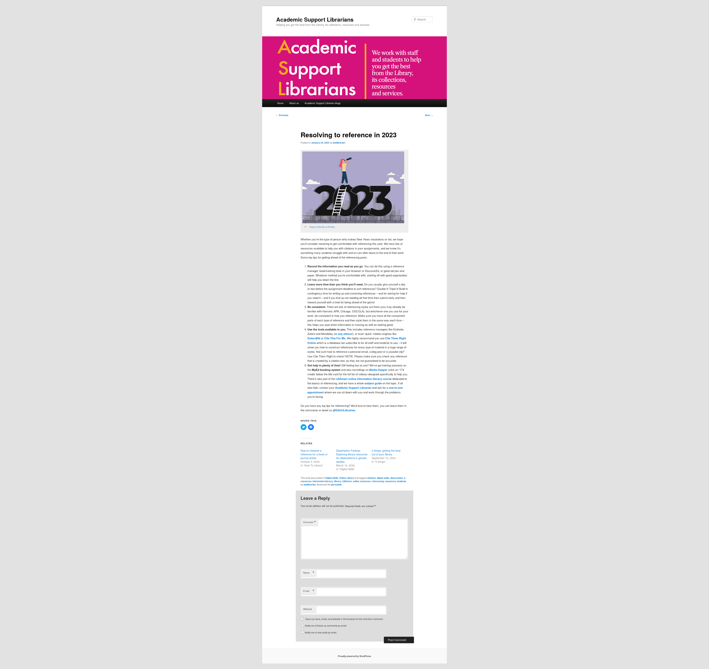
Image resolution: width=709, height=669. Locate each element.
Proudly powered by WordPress (354, 656)
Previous (282, 115)
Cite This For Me (334, 338)
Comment (309, 522)
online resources (362, 481)
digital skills (383, 478)
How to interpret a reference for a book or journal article (314, 454)
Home (280, 103)
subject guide (373, 383)
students (401, 481)
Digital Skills (331, 478)
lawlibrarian (339, 142)
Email (308, 591)
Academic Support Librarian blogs (323, 103)
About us (294, 103)
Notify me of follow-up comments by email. (326, 625)
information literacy (323, 481)
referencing (378, 481)
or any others (343, 334)
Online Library (346, 478)
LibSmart (347, 481)
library (337, 481)
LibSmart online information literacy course (364, 379)
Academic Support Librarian (353, 388)
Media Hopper (378, 370)
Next (429, 115)
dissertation (396, 478)
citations (371, 478)
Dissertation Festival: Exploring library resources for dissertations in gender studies (351, 456)
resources (390, 481)
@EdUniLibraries (344, 410)
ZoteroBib (313, 338)
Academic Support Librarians (315, 19)
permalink (336, 484)
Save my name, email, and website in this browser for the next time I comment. (344, 618)
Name (308, 573)
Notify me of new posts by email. (321, 632)
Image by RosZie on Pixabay (322, 226)
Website (307, 609)
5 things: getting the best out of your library (386, 452)
